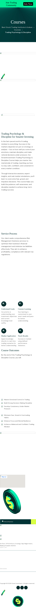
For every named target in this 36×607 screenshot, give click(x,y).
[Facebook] (18, 587)
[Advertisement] (18, 211)
